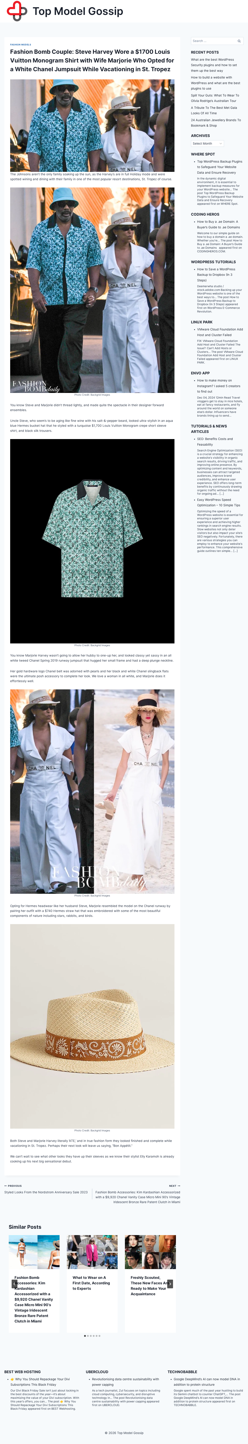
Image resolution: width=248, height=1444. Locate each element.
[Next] (170, 1284)
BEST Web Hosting (22, 1372)
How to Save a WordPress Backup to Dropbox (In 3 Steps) (216, 274)
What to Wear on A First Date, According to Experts (91, 1283)
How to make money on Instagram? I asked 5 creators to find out (218, 386)
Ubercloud (97, 1372)
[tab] (85, 1336)
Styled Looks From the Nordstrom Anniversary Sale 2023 (46, 1189)
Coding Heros (205, 214)
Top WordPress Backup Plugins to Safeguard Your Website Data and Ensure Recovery (219, 167)
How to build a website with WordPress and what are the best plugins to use (215, 83)
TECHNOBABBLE (182, 1372)
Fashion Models (20, 44)
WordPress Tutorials (213, 262)
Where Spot (203, 154)
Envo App (200, 373)
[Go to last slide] (14, 1284)
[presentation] (34, 1252)
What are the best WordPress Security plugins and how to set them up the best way (214, 65)
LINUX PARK (202, 322)
